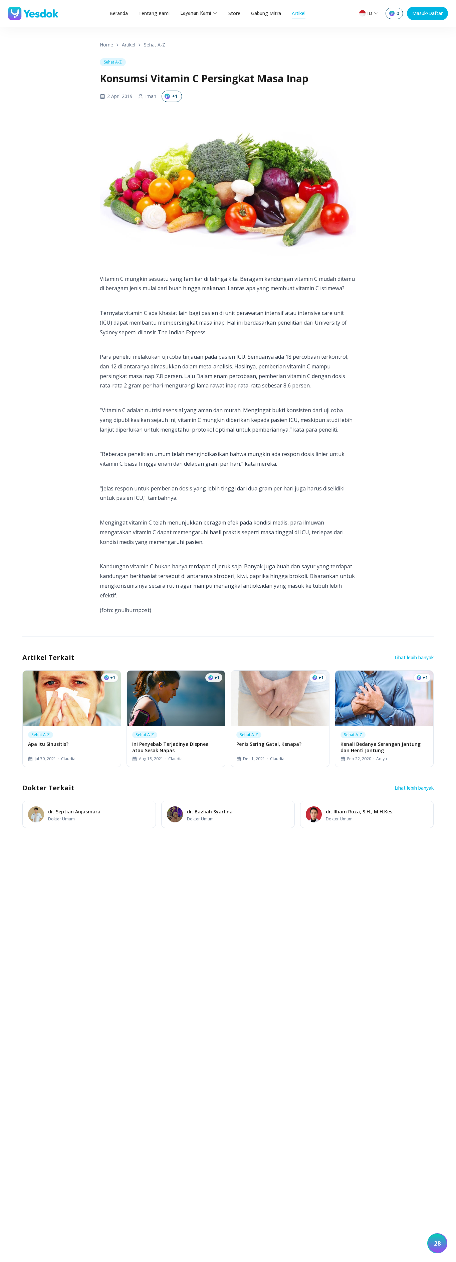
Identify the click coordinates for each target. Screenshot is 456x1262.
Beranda (118, 13)
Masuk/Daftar (427, 13)
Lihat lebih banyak (414, 657)
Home (106, 44)
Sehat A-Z (154, 44)
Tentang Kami (154, 13)
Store (234, 13)
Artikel (298, 13)
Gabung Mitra (266, 13)
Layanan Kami (195, 13)
